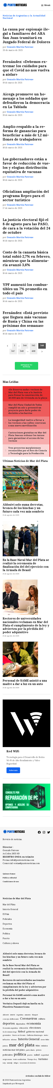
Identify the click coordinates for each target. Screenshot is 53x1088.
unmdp (9, 1063)
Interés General (10, 909)
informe (14, 1040)
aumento (28, 1015)
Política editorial (10, 878)
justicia (5, 1046)
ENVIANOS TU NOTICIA (26, 366)
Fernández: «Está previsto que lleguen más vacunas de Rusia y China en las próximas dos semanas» (25, 319)
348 (22, 351)
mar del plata (21, 1044)
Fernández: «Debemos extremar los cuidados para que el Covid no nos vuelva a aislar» (26, 68)
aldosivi (6, 1015)
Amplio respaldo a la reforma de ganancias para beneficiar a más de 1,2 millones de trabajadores (26, 133)
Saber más (13, 770)
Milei (38, 1046)
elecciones (35, 1027)
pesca (38, 1050)
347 (13, 351)
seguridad (45, 1055)
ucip (4, 1063)
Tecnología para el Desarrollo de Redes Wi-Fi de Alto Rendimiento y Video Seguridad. (26, 760)
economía (34, 1023)
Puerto (6, 938)
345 (33, 345)
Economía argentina (10, 1028)
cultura (41, 1018)
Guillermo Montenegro (35, 1035)
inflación (6, 1039)
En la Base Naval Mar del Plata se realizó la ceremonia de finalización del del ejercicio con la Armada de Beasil (26, 565)
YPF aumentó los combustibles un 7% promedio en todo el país (25, 288)
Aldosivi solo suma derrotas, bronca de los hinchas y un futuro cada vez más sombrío (23, 508)
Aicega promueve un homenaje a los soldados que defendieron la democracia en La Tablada (26, 100)
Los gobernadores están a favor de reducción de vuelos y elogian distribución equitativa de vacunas (26, 165)
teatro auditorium (19, 1059)
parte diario (30, 1050)
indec (46, 1035)
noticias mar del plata (14, 1049)
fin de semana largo (10, 1032)
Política (6, 933)
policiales (8, 1054)
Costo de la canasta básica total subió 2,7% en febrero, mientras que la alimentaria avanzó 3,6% (26, 258)
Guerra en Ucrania (18, 1035)
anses (12, 1014)
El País (6, 914)
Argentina (19, 1015)
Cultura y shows (11, 943)
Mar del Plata (9, 904)
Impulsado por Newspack (13, 1083)
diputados (20, 1024)
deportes (9, 1023)
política (20, 1054)
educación (23, 1028)
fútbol (21, 1031)
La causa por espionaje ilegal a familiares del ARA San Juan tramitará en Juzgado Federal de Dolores (26, 35)
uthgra (16, 1063)
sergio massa (7, 1059)
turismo (43, 1059)
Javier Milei (45, 1040)
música (44, 1045)
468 (33, 351)
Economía (7, 928)
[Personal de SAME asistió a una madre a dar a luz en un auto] (20, 659)
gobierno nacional (35, 1031)
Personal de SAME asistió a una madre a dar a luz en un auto (25, 682)
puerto (30, 1055)
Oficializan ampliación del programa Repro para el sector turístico (26, 195)
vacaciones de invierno (28, 1063)
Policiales (7, 919)
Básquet (35, 1015)
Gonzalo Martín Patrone (20, 47)
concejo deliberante (11, 1019)
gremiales (7, 1035)
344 (25, 345)
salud (37, 1054)
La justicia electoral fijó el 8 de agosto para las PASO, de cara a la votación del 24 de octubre (26, 226)
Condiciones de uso (11, 881)
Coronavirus (28, 1018)
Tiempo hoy (32, 1059)
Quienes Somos (9, 874)
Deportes (7, 924)
